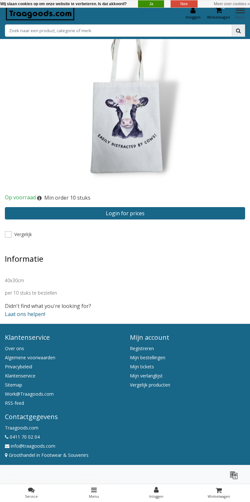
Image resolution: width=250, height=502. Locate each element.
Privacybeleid (18, 366)
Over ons (14, 348)
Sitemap (13, 385)
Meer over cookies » (232, 4)
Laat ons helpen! (25, 314)
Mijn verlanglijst (146, 376)
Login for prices (125, 213)
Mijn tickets (142, 366)
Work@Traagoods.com (29, 394)
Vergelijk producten (150, 385)
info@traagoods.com (33, 446)
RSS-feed (14, 403)
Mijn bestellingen (147, 357)
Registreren (142, 348)
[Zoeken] (238, 30)
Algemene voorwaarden (30, 357)
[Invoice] (235, 478)
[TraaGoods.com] (40, 13)
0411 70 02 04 (24, 437)
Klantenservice (20, 376)
